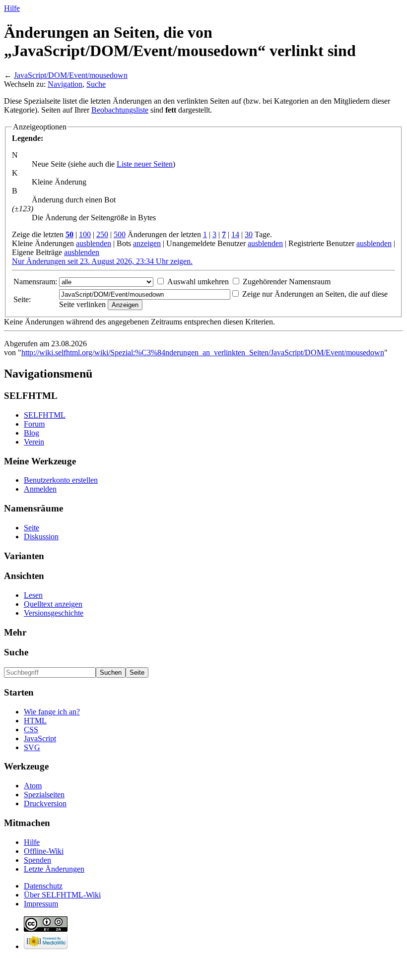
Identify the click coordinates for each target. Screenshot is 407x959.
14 (235, 234)
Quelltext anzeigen (53, 604)
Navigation (65, 84)
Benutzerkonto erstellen (61, 480)
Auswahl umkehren (198, 281)
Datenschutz (43, 886)
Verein (34, 442)
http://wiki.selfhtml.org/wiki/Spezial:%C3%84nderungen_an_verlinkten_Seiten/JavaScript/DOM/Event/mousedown (202, 352)
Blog (31, 433)
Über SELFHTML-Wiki (62, 895)
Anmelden (40, 489)
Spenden (37, 860)
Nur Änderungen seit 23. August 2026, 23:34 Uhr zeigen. (102, 261)
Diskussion (41, 536)
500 (120, 234)
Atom (33, 785)
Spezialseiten (44, 794)
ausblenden (93, 243)
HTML (35, 720)
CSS (31, 729)
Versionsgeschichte (53, 613)
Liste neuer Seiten (145, 164)
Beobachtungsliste (119, 110)
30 (249, 234)
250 (102, 234)
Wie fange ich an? (52, 711)
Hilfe (12, 8)
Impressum (41, 903)
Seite (31, 527)
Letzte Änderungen (54, 869)
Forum (34, 424)
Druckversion (45, 803)
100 (85, 234)
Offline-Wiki (44, 851)
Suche (96, 84)
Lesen (33, 595)
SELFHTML (45, 415)
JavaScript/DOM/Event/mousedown (71, 75)
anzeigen (147, 243)
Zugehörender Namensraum (287, 281)
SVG (32, 747)
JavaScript (40, 738)
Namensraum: (35, 281)
